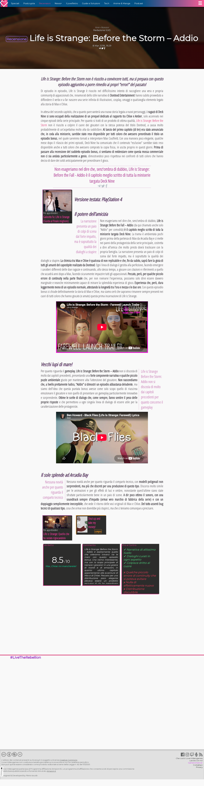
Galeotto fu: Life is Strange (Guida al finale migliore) (56, 219)
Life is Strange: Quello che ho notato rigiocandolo (56, 536)
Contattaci (198, 765)
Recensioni (45, 3)
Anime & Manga (121, 3)
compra (98, 531)
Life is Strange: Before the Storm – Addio (114, 38)
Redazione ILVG (102, 30)
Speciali (15, 3)
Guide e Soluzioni (91, 3)
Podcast (138, 3)
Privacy (199, 767)
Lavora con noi (196, 760)
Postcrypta (29, 3)
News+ (58, 3)
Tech (106, 3)
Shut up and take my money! (94, 522)
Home (97, 27)
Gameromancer (195, 763)
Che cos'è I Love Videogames (189, 758)
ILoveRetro (72, 3)
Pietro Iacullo (31, 775)
